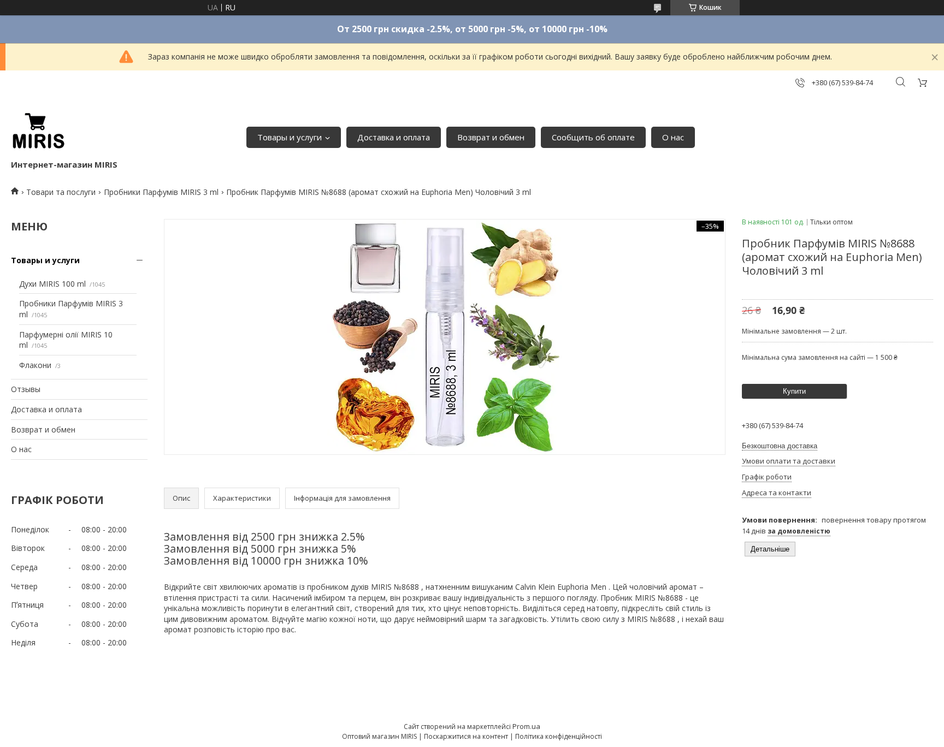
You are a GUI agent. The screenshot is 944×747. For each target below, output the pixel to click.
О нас (673, 137)
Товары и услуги (289, 137)
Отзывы (25, 389)
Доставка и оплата (393, 137)
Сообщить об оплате (593, 137)
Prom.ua (526, 726)
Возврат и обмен (490, 137)
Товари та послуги (61, 192)
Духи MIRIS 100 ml (52, 283)
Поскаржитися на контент (466, 736)
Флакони (35, 365)
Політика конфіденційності (558, 736)
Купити (794, 391)
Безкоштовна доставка (779, 446)
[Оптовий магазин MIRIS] (38, 131)
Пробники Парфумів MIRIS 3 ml (161, 192)
